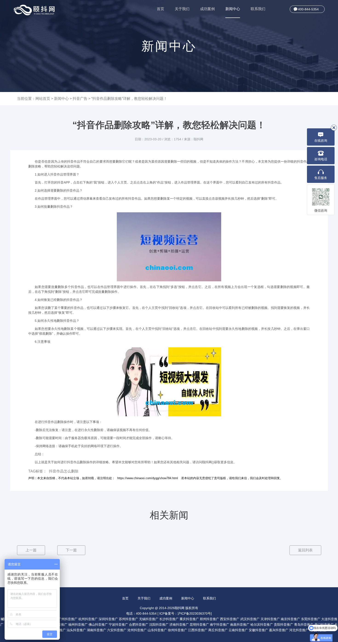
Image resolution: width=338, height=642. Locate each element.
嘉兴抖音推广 (278, 630)
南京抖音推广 (290, 619)
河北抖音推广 (299, 630)
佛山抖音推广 (98, 624)
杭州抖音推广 (88, 619)
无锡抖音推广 (148, 619)
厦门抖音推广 (324, 624)
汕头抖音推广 (76, 630)
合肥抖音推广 (138, 624)
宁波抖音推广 (118, 624)
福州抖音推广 (78, 624)
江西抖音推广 (197, 630)
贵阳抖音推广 (283, 624)
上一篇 (31, 550)
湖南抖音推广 (96, 630)
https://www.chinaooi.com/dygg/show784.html (147, 478)
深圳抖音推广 (108, 619)
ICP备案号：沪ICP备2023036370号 (185, 613)
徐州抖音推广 (177, 630)
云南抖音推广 (238, 630)
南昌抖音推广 (239, 624)
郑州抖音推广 (209, 619)
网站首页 (42, 99)
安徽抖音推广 (258, 630)
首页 (160, 9)
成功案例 (207, 9)
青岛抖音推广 (303, 624)
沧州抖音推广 (137, 630)
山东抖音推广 (157, 630)
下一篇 (71, 550)
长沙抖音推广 (169, 619)
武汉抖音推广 (250, 619)
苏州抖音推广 (128, 619)
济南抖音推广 (179, 624)
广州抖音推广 (67, 619)
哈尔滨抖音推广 (261, 624)
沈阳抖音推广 (159, 624)
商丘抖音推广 (218, 630)
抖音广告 (80, 99)
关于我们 (182, 9)
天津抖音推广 (270, 619)
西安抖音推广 (229, 619)
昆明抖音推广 (199, 624)
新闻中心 (232, 9)
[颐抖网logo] (34, 10)
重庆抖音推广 (189, 619)
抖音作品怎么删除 (63, 471)
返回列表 (305, 550)
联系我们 (258, 9)
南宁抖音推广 (219, 624)
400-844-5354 (308, 9)
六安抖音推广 (116, 630)
